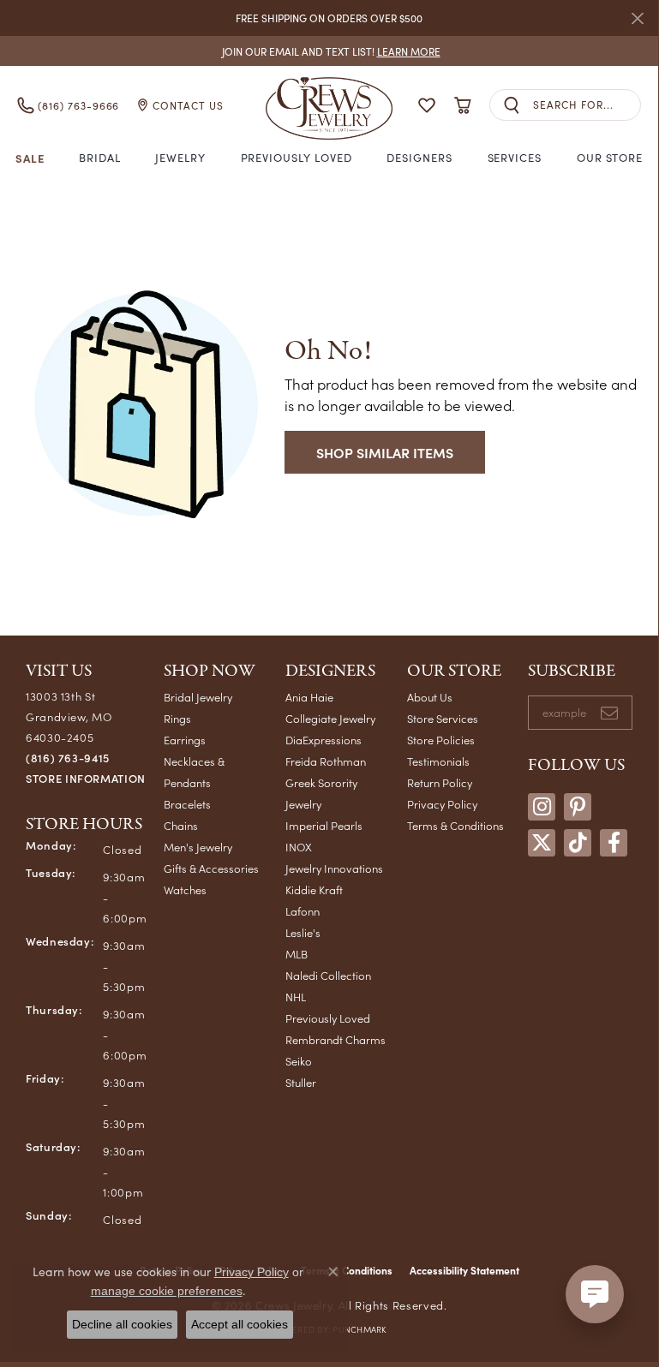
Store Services (442, 718)
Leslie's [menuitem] (303, 932)
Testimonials (438, 761)
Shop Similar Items (384, 452)
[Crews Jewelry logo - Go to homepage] (329, 105)
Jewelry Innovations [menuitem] (334, 868)
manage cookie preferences (167, 1291)
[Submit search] (511, 105)
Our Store (610, 157)
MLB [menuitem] (296, 954)
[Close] (637, 18)
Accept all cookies (239, 1324)
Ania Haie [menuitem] (309, 697)
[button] (426, 105)
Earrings (185, 739)
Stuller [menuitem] (300, 1082)
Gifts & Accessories (211, 868)
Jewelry (180, 157)
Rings (177, 718)
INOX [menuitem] (298, 847)
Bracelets (187, 804)
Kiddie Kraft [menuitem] (314, 889)
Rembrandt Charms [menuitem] (335, 1039)
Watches (185, 889)
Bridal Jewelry (198, 697)
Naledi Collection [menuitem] (328, 975)
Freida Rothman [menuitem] (325, 761)
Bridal (100, 157)
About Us (429, 697)
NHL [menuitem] (295, 996)
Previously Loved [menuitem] (327, 1018)
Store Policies (441, 739)
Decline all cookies (122, 1324)
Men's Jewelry (198, 847)
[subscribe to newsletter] (609, 712)
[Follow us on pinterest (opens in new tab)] (577, 807)
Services (515, 157)
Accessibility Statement (464, 1270)
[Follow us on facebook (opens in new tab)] (613, 843)
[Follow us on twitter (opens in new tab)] (541, 843)
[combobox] (586, 105)
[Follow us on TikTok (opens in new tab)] (577, 843)
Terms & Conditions (455, 825)
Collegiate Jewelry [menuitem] (330, 718)
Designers (419, 157)
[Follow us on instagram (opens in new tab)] (541, 807)
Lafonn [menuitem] (302, 911)
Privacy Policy (442, 804)
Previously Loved (296, 157)
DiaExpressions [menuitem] (323, 739)
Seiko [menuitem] (298, 1061)
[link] (329, 51)
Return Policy (439, 782)
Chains (181, 825)
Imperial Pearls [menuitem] (323, 825)
